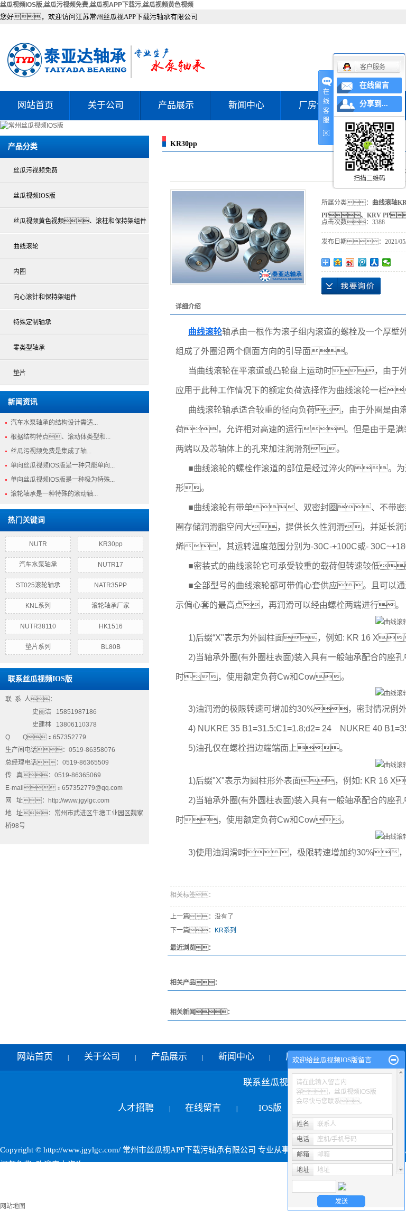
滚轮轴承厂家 (110, 605)
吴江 (275, 1194)
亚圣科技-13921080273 (242, 1179)
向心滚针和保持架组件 (45, 297)
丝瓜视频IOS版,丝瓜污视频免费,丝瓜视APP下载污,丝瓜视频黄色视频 (96, 4)
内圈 (19, 271)
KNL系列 (38, 605)
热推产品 (16, 1194)
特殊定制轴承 (32, 322)
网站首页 (35, 105)
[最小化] (394, 1060)
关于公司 (106, 105)
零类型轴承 (29, 347)
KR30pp (111, 544)
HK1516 (111, 626)
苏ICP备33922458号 (35, 1179)
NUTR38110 (38, 626)
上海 (141, 1194)
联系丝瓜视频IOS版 (270, 1095)
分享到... (373, 104)
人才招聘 (136, 1108)
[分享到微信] (386, 262)
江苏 (123, 1194)
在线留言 (203, 1108)
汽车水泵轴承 (38, 564)
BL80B (111, 647)
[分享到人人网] (374, 262)
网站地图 (12, 1206)
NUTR (38, 544)
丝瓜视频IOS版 (34, 195)
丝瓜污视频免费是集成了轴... (51, 451)
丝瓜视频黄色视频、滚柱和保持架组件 (79, 221)
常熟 (213, 1194)
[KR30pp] (238, 237)
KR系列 (225, 930)
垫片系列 (38, 647)
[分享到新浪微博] (350, 262)
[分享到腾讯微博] (362, 262)
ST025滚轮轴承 (38, 585)
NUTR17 (110, 564)
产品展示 (176, 105)
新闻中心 (246, 105)
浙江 (159, 1194)
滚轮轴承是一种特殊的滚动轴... (54, 494)
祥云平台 (127, 1179)
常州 (195, 1194)
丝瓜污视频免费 (35, 170)
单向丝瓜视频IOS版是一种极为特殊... (63, 479)
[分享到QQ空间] (338, 262)
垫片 (19, 373)
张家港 (235, 1194)
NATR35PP (110, 585)
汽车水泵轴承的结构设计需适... (54, 422)
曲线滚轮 (26, 246)
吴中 (177, 1194)
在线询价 (351, 286)
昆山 (257, 1194)
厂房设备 (317, 105)
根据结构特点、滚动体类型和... (60, 437)
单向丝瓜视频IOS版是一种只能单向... (63, 465)
